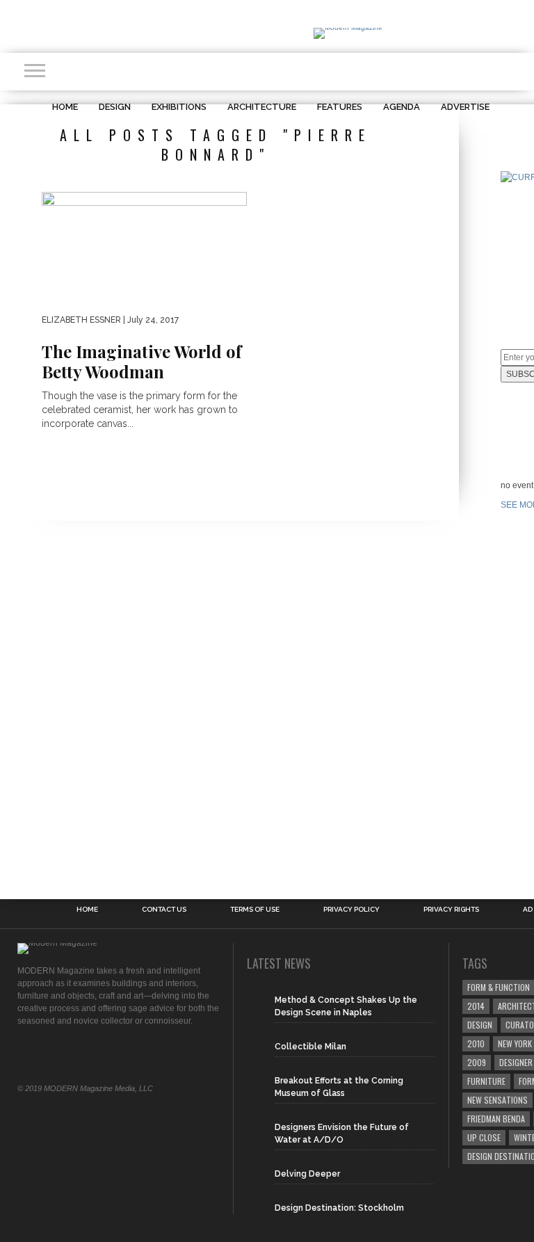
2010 (476, 1043)
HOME (65, 107)
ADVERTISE (465, 107)
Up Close (484, 1137)
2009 (476, 1062)
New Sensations (497, 1100)
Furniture (486, 1081)
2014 (476, 1006)
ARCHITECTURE (261, 107)
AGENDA (401, 107)
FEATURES (339, 107)
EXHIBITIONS (179, 107)
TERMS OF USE (255, 909)
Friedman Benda (496, 1118)
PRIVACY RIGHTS (451, 909)
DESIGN (115, 107)
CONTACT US (164, 909)
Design (479, 1025)
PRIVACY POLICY (351, 909)
